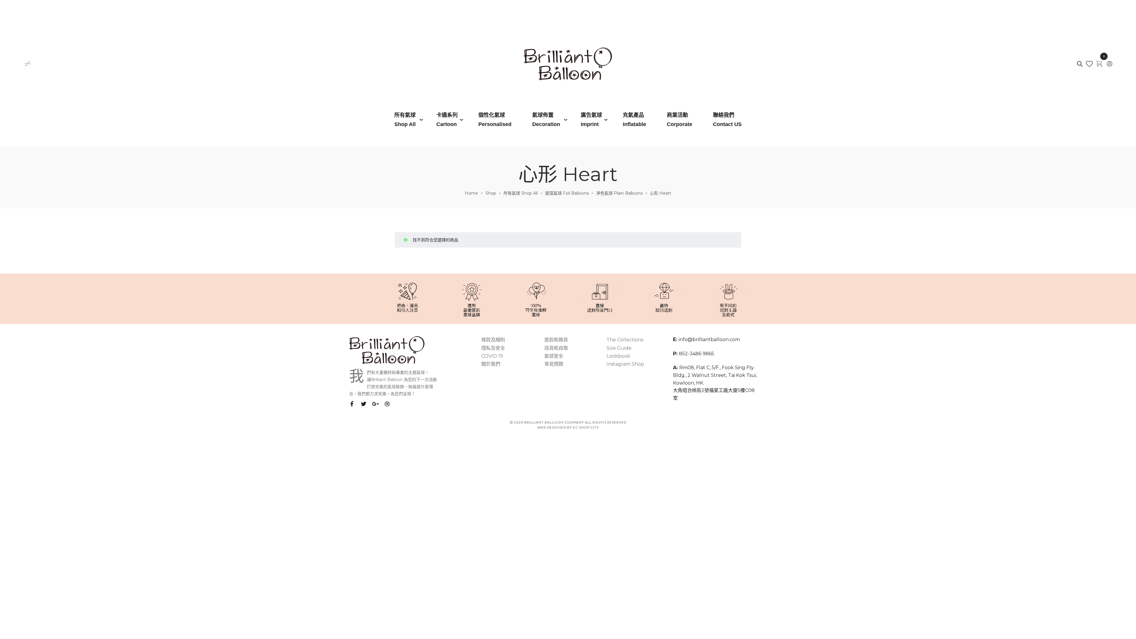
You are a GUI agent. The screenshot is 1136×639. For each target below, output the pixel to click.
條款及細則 (493, 340)
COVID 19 (492, 356)
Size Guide (619, 348)
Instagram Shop (625, 364)
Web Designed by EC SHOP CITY (568, 427)
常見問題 (553, 364)
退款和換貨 (556, 340)
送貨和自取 (556, 348)
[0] (1099, 63)
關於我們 (490, 364)
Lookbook (618, 356)
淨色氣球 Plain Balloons (619, 193)
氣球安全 (553, 356)
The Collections (624, 340)
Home (471, 193)
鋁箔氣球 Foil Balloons (567, 193)
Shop (490, 193)
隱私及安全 (493, 348)
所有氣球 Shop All (521, 193)
